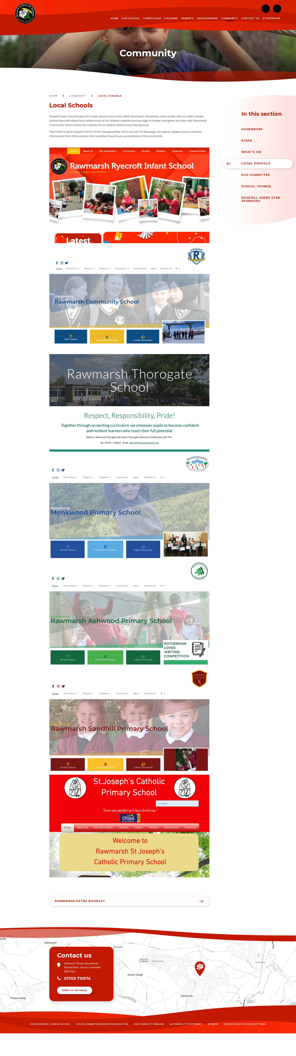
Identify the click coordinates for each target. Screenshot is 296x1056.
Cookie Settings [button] (255, 1024)
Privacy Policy (234, 1024)
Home (53, 95)
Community (77, 95)
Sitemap (213, 1024)
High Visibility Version (149, 1024)
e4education (119, 1024)
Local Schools (110, 95)
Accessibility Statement (186, 1024)
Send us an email (74, 990)
